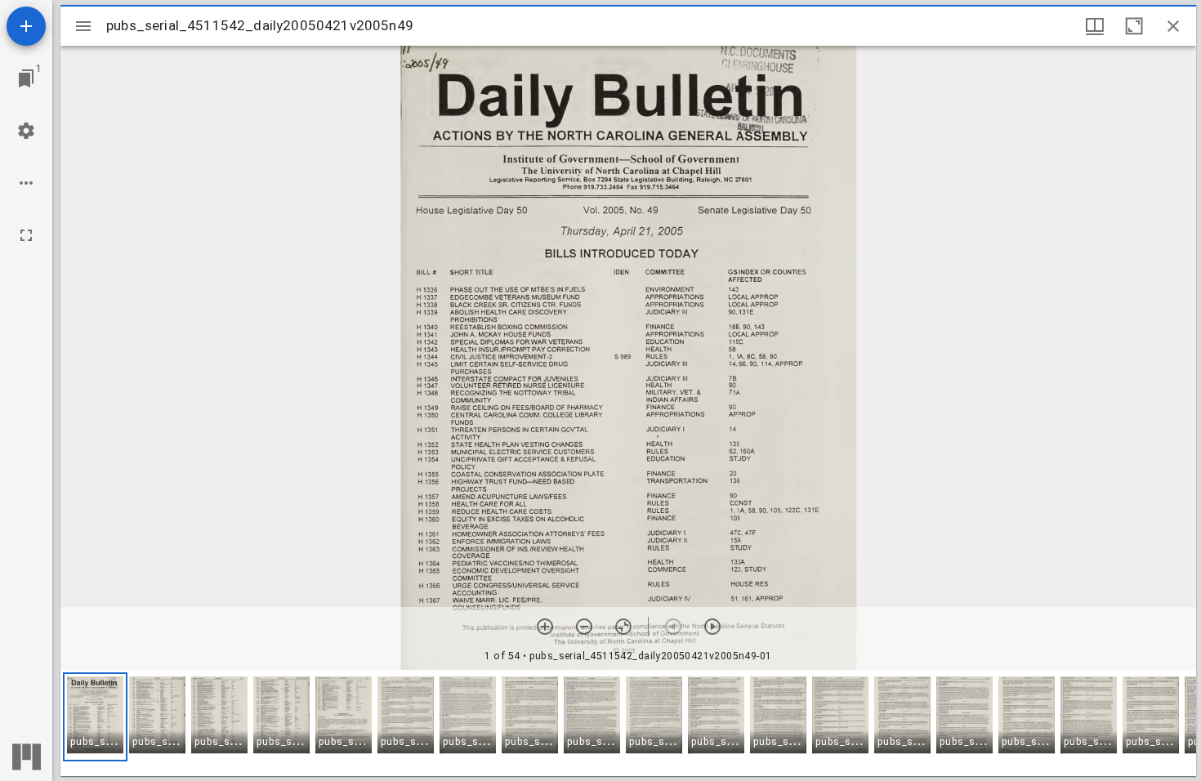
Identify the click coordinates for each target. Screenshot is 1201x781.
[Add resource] (26, 26)
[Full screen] (26, 235)
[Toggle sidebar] (83, 26)
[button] (95, 716)
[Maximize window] (1134, 26)
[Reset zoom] (623, 626)
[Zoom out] (584, 626)
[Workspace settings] (26, 130)
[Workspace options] (26, 183)
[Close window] (1173, 26)
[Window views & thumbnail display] (1094, 26)
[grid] (628, 723)
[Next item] (712, 626)
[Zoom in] (545, 626)
